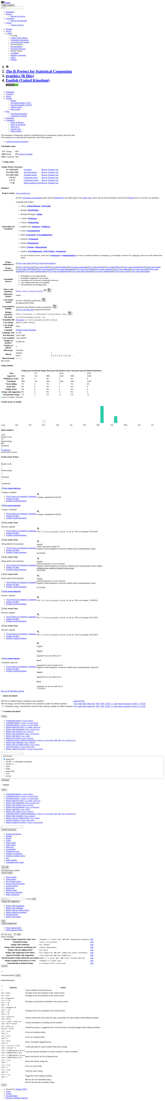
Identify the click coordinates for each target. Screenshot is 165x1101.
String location (11, 860)
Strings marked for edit (32, 183)
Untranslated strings (31, 180)
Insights (9, 98)
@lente (39, 214)
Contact (9, 1094)
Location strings (12, 886)
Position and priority (13, 834)
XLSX (143, 704)
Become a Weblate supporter (17, 1098)
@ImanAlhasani (33, 206)
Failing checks (16, 107)
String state (10, 888)
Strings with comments (14, 908)
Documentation (16, 47)
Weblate (7, 3)
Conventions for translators (32, 198)
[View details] (38, 495)
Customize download (19, 116)
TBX (98, 704)
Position (9, 836)
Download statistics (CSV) (21, 103)
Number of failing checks (15, 856)
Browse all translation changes (12, 691)
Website (14, 60)
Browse (22, 154)
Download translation (19, 114)
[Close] (2, 971)
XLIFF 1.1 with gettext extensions (118, 704)
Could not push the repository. (17, 141)
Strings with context (13, 917)
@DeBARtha (33, 210)
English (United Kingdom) (28, 80)
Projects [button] (9, 14)
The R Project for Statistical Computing (39, 71)
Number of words (12, 851)
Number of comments (14, 854)
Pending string (11, 890)
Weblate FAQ (59, 198)
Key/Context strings (13, 881)
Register (9, 29)
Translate (29, 154)
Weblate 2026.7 (21, 1089)
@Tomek (30, 247)
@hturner (36, 227)
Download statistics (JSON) (21, 105)
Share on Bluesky (17, 122)
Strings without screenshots (16, 912)
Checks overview (17, 25)
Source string (11, 843)
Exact (29, 899)
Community (10, 120)
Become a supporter (18, 55)
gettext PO (91, 704)
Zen (56, 170)
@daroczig (55, 255)
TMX (102, 704)
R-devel (131, 198)
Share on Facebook (18, 125)
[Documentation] (2, 162)
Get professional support (20, 42)
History (13, 101)
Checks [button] (8, 23)
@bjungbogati (32, 243)
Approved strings (30, 172)
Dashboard (10, 12)
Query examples (7, 937)
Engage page (16, 129)
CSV (75, 704)
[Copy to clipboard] (49, 290)
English (40, 544)
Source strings (11, 877)
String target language (14, 892)
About (13, 57)
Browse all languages (19, 21)
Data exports (15, 109)
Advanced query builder (10, 870)
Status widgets (16, 131)
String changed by (13, 894)
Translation (10, 92)
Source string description (15, 884)
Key (7, 858)
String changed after (13, 928)
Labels (8, 840)
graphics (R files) (20, 76)
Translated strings (30, 175)
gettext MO (82, 704)
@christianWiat (33, 231)
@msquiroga (60, 251)
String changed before (14, 930)
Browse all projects (18, 16)
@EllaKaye (45, 227)
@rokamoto (33, 239)
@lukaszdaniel (41, 247)
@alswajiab (46, 206)
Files (7, 111)
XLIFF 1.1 (136, 704)
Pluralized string (12, 914)
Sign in (8, 31)
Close (18, 975)
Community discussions (20, 40)
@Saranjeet (31, 235)
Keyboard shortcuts (18, 49)
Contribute (15, 53)
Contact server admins (19, 38)
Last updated (11, 849)
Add (33, 899)
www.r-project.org (23, 193)
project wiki (86, 198)
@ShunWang (33, 222)
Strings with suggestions (15, 906)
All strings (28, 170)
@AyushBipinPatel (44, 235)
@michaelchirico (69, 255)
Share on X (15, 127)
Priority (8, 838)
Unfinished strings (31, 178)
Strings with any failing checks (17, 910)
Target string (10, 845)
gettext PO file (78, 701)
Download (20, 320)
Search (8, 96)
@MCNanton (48, 251)
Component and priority (15, 862)
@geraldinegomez (35, 251)
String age (10, 847)
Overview (9, 94)
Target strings (11, 879)
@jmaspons (32, 218)
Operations (10, 118)
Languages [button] (10, 18)
